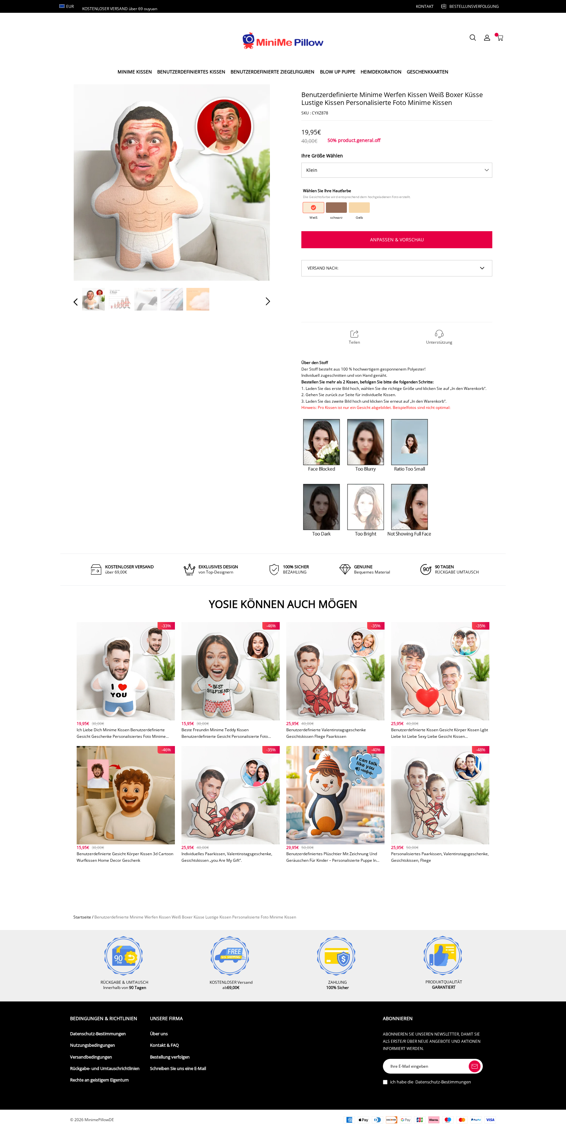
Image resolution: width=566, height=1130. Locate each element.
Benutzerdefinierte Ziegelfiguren (272, 72)
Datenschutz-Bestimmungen (98, 1034)
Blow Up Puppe (337, 72)
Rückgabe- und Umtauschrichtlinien (105, 1068)
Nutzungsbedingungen (92, 1045)
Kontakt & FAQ (164, 1045)
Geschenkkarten (427, 72)
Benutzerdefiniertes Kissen (191, 72)
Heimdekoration (381, 72)
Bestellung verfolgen (170, 1057)
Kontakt (425, 6)
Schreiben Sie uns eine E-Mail (178, 1068)
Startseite (82, 917)
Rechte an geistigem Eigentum (99, 1080)
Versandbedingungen (91, 1057)
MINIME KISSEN (135, 72)
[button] (88, 182)
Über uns (159, 1034)
